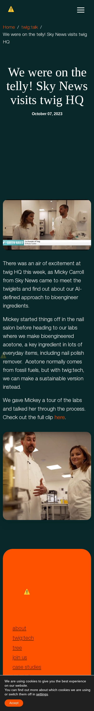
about (19, 629)
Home (9, 27)
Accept (13, 703)
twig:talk (29, 27)
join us (20, 658)
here (59, 418)
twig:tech (23, 638)
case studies (27, 667)
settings (42, 694)
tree (17, 648)
